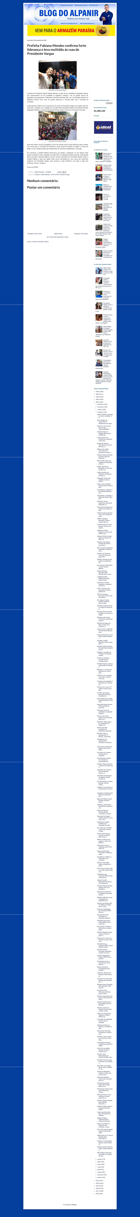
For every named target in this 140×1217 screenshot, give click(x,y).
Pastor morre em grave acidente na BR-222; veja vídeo (107, 178)
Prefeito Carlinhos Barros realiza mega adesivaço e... (105, 1148)
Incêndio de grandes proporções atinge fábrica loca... (103, 1084)
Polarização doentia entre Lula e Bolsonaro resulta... (105, 1090)
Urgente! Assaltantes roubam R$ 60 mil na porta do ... (104, 957)
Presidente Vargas (65, 174)
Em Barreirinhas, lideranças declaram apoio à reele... (104, 991)
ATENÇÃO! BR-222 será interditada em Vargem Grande (108, 207)
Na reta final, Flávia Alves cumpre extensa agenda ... (104, 566)
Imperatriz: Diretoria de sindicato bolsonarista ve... (104, 974)
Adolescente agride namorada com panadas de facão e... (104, 450)
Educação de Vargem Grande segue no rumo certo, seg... (105, 817)
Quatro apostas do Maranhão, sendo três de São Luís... (104, 468)
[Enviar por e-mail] (58, 172)
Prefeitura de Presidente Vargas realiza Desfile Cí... (104, 1142)
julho (99, 1162)
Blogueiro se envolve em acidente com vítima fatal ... (104, 671)
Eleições (37, 174)
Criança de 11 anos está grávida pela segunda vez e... (104, 980)
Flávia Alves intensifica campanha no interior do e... (104, 1032)
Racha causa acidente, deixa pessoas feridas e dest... (105, 485)
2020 (97, 1183)
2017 (97, 1191)
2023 (97, 399)
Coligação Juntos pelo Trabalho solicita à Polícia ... (103, 479)
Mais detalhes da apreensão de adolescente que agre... (105, 421)
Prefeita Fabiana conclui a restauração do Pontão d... (105, 665)
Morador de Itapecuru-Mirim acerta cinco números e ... (104, 624)
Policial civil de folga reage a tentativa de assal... (104, 864)
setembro (101, 412)
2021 (97, 1180)
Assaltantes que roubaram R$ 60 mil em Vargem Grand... (105, 945)
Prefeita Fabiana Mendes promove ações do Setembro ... (104, 456)
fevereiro (100, 1175)
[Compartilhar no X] (62, 172)
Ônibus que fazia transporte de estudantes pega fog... (104, 729)
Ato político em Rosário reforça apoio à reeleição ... (104, 754)
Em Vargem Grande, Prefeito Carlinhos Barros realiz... (103, 601)
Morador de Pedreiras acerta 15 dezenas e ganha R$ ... (104, 555)
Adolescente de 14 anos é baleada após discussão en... (105, 1136)
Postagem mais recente (35, 233)
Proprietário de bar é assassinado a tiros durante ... (103, 963)
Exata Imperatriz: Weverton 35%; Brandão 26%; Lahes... (104, 572)
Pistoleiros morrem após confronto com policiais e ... (104, 1061)
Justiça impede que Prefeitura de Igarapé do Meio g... (104, 474)
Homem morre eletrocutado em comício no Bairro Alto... (105, 1055)
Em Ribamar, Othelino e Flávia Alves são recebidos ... (104, 858)
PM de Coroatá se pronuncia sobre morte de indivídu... (104, 595)
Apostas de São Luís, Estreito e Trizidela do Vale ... (104, 1026)
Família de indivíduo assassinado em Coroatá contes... (103, 659)
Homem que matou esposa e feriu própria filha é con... (104, 717)
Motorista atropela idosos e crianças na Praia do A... (104, 607)
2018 (97, 1188)
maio (99, 1167)
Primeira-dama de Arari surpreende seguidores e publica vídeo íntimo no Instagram (104, 319)
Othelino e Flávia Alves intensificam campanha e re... (104, 806)
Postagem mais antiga (81, 233)
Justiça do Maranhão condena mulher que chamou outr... (104, 1073)
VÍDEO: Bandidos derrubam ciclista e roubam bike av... (103, 520)
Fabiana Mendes (45, 174)
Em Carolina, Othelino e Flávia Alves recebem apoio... (104, 928)
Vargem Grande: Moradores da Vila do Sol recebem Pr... (104, 881)
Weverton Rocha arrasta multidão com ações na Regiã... (105, 613)
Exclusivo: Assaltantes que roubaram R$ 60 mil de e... (104, 910)
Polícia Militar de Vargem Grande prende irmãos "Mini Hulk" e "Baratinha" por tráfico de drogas (104, 331)
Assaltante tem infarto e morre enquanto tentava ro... (104, 771)
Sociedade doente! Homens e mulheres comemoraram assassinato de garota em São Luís (104, 282)
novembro (101, 407)
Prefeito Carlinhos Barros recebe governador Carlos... (104, 1108)
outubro (100, 409)
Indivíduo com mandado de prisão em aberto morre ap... (104, 677)
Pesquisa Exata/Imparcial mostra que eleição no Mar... (104, 508)
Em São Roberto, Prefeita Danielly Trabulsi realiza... (105, 783)
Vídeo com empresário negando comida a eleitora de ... (104, 1015)
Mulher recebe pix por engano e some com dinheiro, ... (104, 841)
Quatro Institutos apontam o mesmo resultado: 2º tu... (105, 416)
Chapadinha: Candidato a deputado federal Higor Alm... (105, 497)
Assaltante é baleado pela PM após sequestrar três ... (105, 794)
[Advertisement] (103, 68)
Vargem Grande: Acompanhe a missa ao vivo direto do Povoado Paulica (104, 243)
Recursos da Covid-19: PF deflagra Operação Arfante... (104, 893)
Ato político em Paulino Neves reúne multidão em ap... (104, 1067)
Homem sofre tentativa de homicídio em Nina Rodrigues (108, 167)
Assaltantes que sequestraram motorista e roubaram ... (104, 741)
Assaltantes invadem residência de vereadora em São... (104, 823)
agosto (100, 1159)
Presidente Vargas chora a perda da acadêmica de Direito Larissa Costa (104, 307)
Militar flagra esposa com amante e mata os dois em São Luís (108, 271)
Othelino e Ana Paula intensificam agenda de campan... (105, 619)
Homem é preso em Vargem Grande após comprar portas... (104, 1009)
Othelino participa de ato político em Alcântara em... (104, 561)
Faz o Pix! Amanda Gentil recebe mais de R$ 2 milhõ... (104, 1131)
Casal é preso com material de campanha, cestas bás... (104, 439)
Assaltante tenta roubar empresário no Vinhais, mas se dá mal (107, 217)
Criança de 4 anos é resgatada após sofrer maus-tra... (104, 846)
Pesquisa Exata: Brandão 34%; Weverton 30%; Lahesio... (104, 986)
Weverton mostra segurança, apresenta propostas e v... (104, 503)
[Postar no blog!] (60, 172)
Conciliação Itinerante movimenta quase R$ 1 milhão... (105, 1044)
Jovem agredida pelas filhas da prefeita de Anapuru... (103, 1113)
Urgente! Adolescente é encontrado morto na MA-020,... (104, 1003)
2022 (97, 402)
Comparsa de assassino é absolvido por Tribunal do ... (105, 682)
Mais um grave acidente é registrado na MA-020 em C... (105, 549)
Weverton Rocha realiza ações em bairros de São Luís (104, 537)
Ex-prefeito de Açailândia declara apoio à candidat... (104, 1020)
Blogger (74, 1204)
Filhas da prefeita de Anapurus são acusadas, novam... (103, 1125)
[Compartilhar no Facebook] (64, 172)
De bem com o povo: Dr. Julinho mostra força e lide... (104, 688)
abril (99, 1169)
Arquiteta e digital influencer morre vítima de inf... (104, 642)
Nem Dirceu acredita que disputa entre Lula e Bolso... (104, 748)
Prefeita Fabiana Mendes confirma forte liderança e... (105, 765)
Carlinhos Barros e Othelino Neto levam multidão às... (104, 433)
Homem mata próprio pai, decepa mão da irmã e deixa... (105, 997)
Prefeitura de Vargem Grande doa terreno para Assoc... (104, 543)
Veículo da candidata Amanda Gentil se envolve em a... (103, 1050)
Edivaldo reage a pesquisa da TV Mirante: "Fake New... (104, 735)
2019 (97, 1186)
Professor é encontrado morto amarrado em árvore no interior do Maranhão (104, 295)
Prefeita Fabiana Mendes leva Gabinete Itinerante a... (104, 1102)
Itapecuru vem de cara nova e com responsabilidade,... (104, 427)
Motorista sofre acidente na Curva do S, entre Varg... (104, 1038)
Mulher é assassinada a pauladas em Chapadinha (107, 187)
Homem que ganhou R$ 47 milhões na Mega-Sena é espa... (104, 905)
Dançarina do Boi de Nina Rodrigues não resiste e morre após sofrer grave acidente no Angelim (104, 157)
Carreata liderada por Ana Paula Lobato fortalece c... (105, 636)
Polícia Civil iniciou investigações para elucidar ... (103, 968)
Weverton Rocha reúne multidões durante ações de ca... (104, 1096)
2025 (97, 394)
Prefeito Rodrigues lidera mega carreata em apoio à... (104, 933)
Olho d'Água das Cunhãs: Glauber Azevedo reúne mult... (105, 700)
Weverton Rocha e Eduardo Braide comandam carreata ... (104, 812)
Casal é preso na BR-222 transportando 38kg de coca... (104, 630)
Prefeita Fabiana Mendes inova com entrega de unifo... (104, 514)
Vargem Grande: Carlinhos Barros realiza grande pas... (104, 1119)
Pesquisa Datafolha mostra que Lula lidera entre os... (104, 1078)
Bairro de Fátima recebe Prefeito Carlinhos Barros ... (104, 800)
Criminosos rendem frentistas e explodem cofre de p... (104, 584)
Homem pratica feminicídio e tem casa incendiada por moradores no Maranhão (104, 255)
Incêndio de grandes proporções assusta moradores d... (103, 694)
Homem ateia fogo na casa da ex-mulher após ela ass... (103, 835)
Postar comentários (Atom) (40, 241)
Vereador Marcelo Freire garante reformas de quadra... (104, 526)
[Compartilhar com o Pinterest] (65, 172)
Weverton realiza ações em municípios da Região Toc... (104, 723)
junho (99, 1164)
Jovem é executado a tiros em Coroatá (107, 197)
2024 (97, 397)
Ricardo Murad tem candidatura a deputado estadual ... (104, 916)
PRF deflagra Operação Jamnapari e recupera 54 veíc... (104, 1154)
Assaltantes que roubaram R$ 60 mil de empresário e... (104, 875)
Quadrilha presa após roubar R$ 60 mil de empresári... (104, 922)
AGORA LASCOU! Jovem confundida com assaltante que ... (104, 899)
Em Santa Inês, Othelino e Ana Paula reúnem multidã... (104, 829)
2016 (97, 1193)
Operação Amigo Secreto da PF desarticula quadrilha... (104, 706)
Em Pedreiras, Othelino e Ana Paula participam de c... (104, 491)
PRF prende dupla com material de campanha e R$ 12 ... (104, 462)
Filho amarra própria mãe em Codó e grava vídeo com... (105, 870)
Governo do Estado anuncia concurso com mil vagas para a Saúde (108, 353)
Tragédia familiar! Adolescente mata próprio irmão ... (103, 578)
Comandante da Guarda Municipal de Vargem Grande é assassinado (103, 364)
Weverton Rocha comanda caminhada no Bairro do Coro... (104, 951)
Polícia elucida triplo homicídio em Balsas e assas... (104, 852)
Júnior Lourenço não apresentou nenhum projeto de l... (104, 590)
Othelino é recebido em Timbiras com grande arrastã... (104, 653)
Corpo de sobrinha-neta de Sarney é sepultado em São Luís (107, 343)
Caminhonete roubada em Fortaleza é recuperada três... (104, 759)
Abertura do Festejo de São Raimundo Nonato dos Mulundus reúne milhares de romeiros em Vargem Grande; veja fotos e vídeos (104, 229)
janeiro (100, 1177)
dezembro (101, 404)
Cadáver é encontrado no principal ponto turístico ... (105, 788)
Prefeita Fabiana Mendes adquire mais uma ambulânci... (104, 887)
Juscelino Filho (55, 174)
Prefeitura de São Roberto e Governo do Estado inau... (104, 532)
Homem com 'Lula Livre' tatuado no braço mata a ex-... (104, 939)
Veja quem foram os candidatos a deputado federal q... (104, 711)
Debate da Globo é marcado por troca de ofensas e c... (104, 445)
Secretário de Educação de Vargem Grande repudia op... (104, 777)
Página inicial (58, 233)
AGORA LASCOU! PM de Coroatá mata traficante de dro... (105, 648)
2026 (97, 391)
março (100, 1172)
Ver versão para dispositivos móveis (57, 237)
